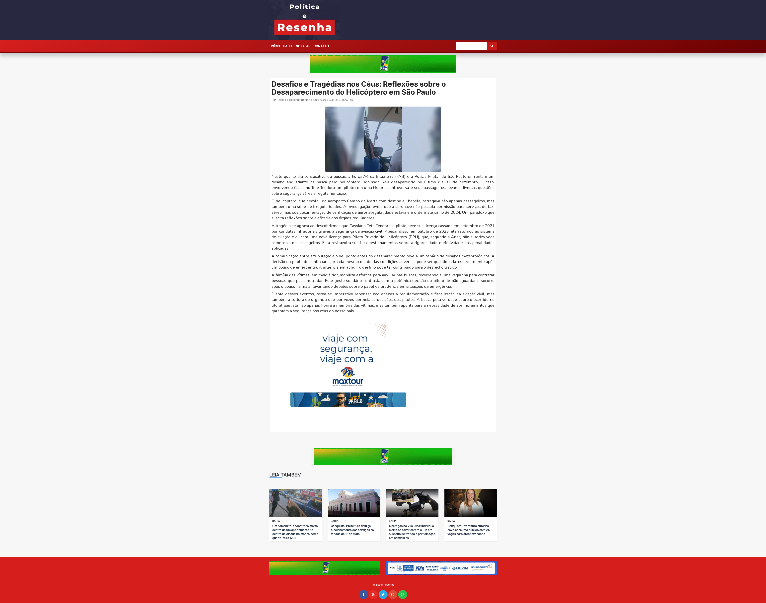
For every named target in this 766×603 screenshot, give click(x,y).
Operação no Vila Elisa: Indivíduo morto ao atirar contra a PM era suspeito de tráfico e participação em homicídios (412, 532)
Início (275, 46)
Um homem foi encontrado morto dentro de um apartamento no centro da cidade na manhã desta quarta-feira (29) (295, 532)
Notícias (303, 46)
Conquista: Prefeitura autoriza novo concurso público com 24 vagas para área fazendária (468, 530)
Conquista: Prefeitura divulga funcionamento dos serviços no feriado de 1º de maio (352, 530)
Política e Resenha (288, 99)
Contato (321, 46)
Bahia (288, 46)
